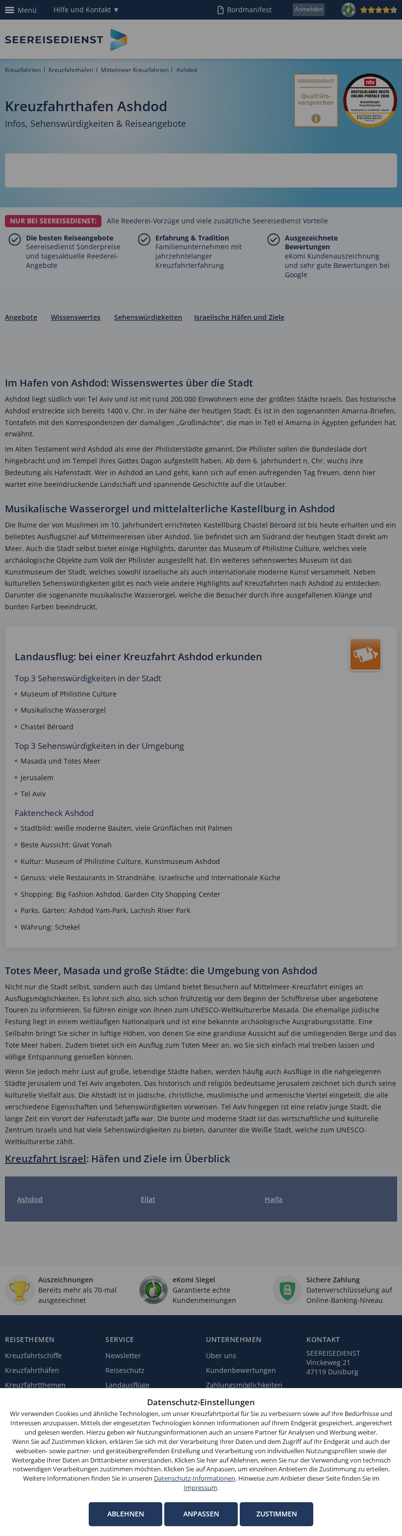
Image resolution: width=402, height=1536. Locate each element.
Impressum (200, 1488)
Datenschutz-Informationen (194, 1478)
